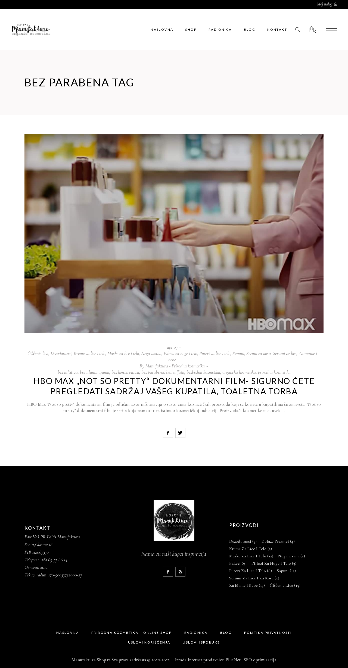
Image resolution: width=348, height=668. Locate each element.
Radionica (196, 632)
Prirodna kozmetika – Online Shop (131, 632)
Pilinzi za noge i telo (180, 353)
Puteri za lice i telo (214, 353)
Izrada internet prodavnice (198, 660)
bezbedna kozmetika (203, 372)
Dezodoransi (61, 353)
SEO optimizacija (260, 660)
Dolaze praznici (278, 541)
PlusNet (233, 660)
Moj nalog (324, 4)
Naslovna (67, 632)
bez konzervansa (125, 372)
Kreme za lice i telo (89, 353)
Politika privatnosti (268, 632)
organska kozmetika (239, 372)
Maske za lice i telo (123, 353)
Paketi (238, 563)
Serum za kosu (258, 353)
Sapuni (238, 353)
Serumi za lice (284, 353)
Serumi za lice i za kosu (254, 578)
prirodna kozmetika (274, 372)
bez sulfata (175, 372)
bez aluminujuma (94, 372)
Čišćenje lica (37, 353)
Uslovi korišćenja (149, 642)
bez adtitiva (68, 372)
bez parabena (152, 372)
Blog (226, 632)
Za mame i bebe (247, 585)
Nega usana (151, 353)
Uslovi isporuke (201, 642)
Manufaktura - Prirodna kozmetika (175, 366)
